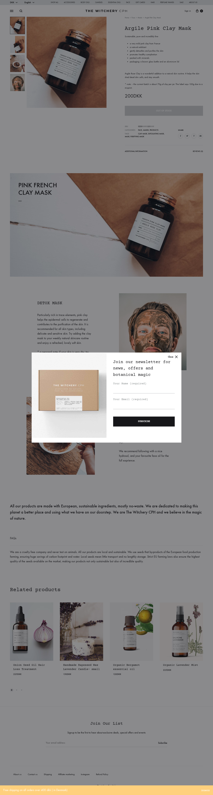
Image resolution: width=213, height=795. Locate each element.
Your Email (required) (130, 399)
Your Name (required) (129, 383)
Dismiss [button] (205, 790)
